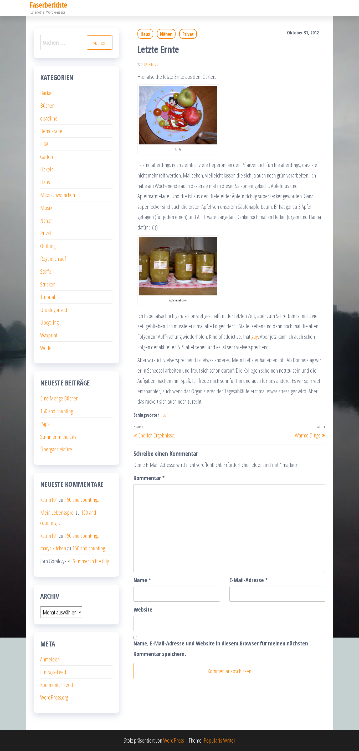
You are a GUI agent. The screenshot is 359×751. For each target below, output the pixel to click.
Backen (47, 93)
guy (254, 336)
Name (142, 580)
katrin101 (151, 64)
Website (143, 609)
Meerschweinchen (57, 195)
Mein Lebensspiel (57, 512)
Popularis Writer (219, 740)
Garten (46, 156)
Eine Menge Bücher (59, 398)
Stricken (47, 284)
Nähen (166, 34)
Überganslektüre (56, 449)
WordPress (173, 740)
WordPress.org (54, 697)
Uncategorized (53, 310)
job (164, 415)
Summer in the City (58, 436)
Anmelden (50, 659)
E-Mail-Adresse (248, 580)
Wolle (46, 348)
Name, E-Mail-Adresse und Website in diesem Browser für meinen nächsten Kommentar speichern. (221, 648)
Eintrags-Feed (53, 672)
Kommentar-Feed (56, 685)
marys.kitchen (53, 548)
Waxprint (48, 335)
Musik (46, 207)
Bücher (47, 105)
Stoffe (45, 271)
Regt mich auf (53, 258)
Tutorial (47, 297)
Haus (145, 34)
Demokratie (51, 131)
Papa (45, 423)
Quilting (47, 246)
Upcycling (49, 322)
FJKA (44, 144)
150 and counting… (58, 411)
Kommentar (149, 478)
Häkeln (47, 169)
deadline (48, 118)
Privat (188, 34)
